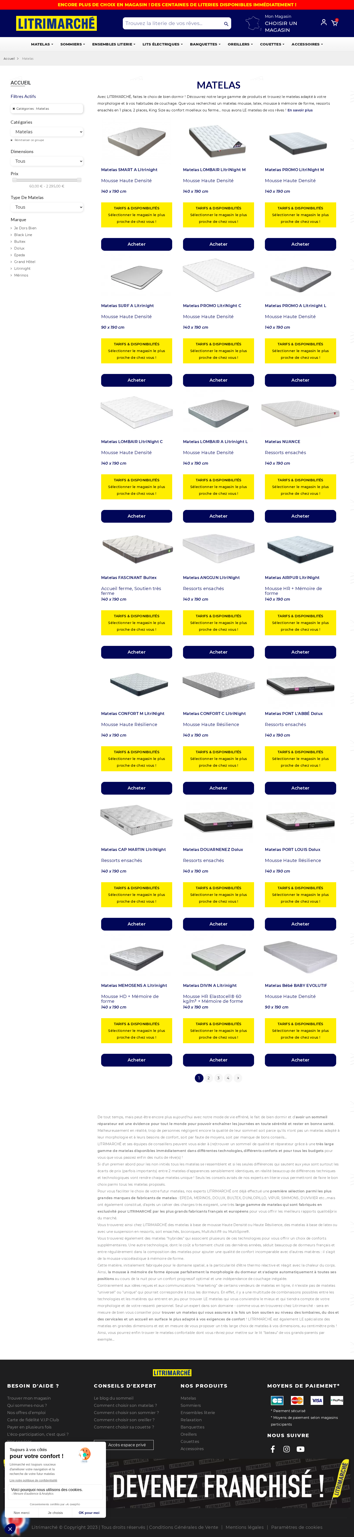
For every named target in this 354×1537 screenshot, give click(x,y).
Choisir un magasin (281, 26)
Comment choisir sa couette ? (124, 1427)
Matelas (188, 1398)
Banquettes (192, 1427)
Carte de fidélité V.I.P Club (33, 1420)
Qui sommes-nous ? (27, 1405)
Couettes (190, 1441)
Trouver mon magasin (29, 1398)
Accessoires (192, 1449)
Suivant (238, 1078)
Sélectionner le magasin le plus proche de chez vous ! (136, 215)
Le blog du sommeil (113, 1398)
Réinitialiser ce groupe (29, 140)
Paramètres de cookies (296, 1527)
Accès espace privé (126, 1445)
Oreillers (189, 1434)
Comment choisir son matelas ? (125, 1405)
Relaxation (191, 1420)
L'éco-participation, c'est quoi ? (38, 1434)
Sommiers (191, 1405)
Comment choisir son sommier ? (126, 1412)
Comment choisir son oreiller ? (124, 1420)
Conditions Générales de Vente (183, 1527)
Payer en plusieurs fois (29, 1427)
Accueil (21, 82)
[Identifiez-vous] (325, 21)
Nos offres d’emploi (26, 1412)
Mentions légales (244, 1527)
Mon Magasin (278, 16)
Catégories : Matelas (32, 108)
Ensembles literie (198, 1412)
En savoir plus (300, 110)
